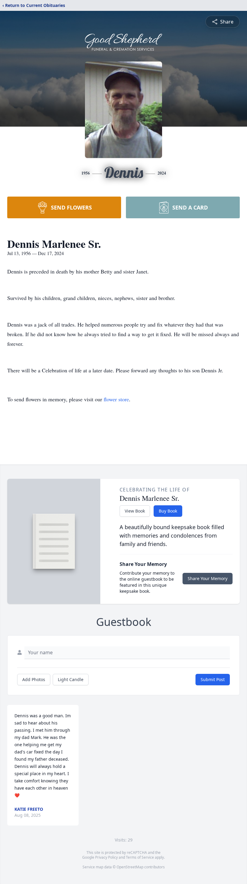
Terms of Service (140, 857)
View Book (135, 511)
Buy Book (168, 511)
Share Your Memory (207, 578)
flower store (116, 399)
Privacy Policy (106, 857)
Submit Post (213, 679)
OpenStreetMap (130, 867)
